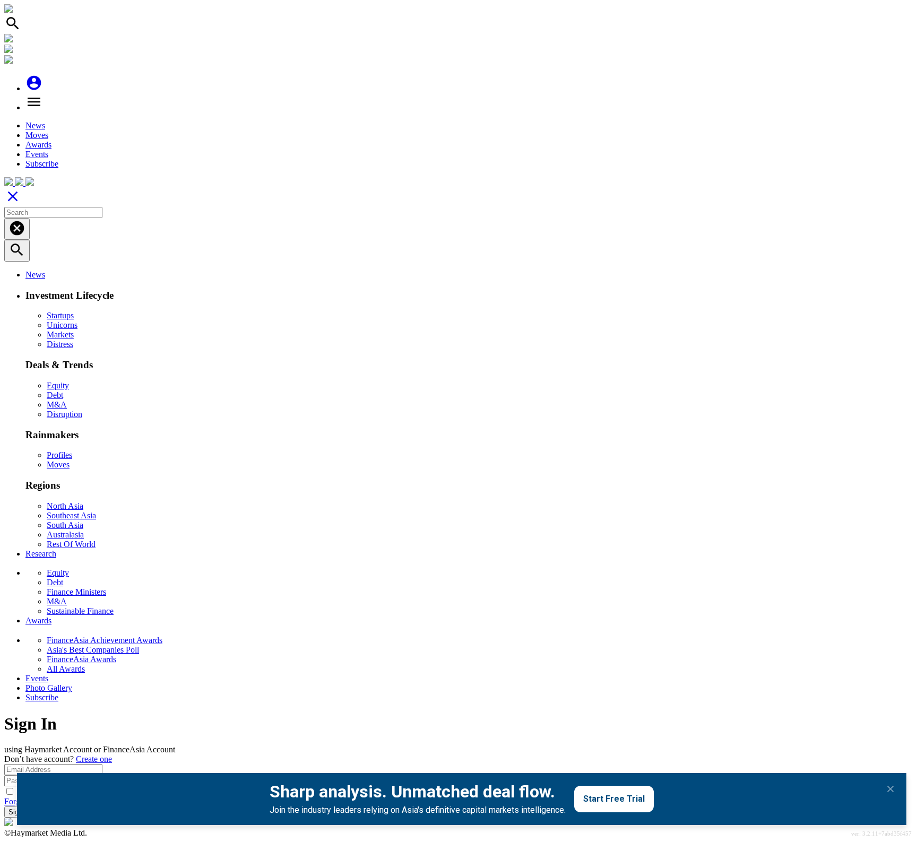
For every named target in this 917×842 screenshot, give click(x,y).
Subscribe (41, 163)
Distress (60, 344)
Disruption (64, 414)
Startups (60, 315)
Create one (94, 758)
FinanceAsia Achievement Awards (104, 640)
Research (40, 553)
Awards (38, 144)
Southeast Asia (71, 515)
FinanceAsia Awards (81, 659)
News (35, 125)
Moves (36, 135)
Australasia (65, 534)
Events (36, 154)
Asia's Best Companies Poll (93, 649)
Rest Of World (71, 544)
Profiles (59, 454)
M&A (57, 404)
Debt (55, 395)
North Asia (65, 505)
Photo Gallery (48, 687)
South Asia (65, 524)
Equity (58, 385)
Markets (60, 334)
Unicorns (62, 324)
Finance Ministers (76, 591)
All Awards (66, 668)
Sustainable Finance (80, 610)
